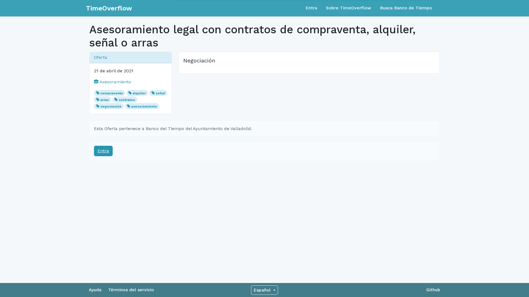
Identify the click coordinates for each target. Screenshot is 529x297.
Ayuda (95, 289)
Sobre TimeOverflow (348, 7)
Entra (311, 7)
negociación (111, 106)
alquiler (139, 93)
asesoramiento (144, 106)
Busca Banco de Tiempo (406, 7)
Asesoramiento (114, 81)
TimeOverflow (109, 8)
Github (433, 289)
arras (104, 100)
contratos (126, 100)
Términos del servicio (131, 289)
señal (160, 93)
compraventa (111, 93)
